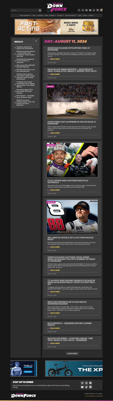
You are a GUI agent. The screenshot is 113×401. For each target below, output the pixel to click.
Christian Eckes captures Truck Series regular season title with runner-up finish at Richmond (26, 76)
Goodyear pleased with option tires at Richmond (25, 47)
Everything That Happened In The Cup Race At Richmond (25, 60)
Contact (90, 15)
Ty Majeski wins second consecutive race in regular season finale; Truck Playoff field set (26, 84)
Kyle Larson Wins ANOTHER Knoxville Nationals (26, 66)
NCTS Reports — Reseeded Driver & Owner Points (25, 96)
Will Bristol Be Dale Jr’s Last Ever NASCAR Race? (26, 70)
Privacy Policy (100, 396)
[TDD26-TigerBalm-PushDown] (56, 34)
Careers (85, 15)
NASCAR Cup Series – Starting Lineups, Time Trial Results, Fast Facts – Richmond (26, 102)
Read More (55, 59)
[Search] (40, 10)
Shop (34, 15)
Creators (59, 15)
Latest (46, 15)
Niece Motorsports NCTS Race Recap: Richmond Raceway (25, 91)
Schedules (40, 15)
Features (52, 15)
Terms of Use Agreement (90, 396)
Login (79, 15)
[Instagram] (82, 10)
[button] (36, 41)
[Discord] (97, 10)
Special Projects (70, 15)
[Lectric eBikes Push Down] (56, 376)
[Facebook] (86, 10)
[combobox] (25, 10)
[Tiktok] (93, 10)
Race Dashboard (25, 15)
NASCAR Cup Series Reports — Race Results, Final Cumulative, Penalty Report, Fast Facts (26, 54)
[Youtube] (90, 10)
